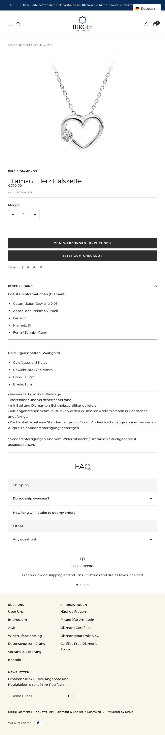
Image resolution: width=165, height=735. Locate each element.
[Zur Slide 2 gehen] (80, 584)
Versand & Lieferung (24, 652)
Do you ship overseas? (31, 498)
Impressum (17, 620)
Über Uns (16, 612)
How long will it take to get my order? (44, 513)
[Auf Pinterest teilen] (28, 267)
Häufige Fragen (73, 612)
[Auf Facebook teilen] (22, 267)
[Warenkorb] (155, 24)
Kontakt (15, 660)
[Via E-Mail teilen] (40, 267)
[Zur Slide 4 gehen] (88, 584)
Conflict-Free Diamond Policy (79, 646)
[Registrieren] (67, 696)
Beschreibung (20, 286)
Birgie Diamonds (22, 171)
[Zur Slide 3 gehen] (84, 584)
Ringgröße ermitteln (77, 620)
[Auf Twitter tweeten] (34, 267)
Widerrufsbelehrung (25, 636)
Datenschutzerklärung (26, 644)
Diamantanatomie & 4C (79, 636)
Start (11, 45)
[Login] (146, 24)
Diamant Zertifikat (75, 628)
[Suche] (18, 24)
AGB (11, 628)
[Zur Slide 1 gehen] (77, 584)
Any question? (24, 539)
